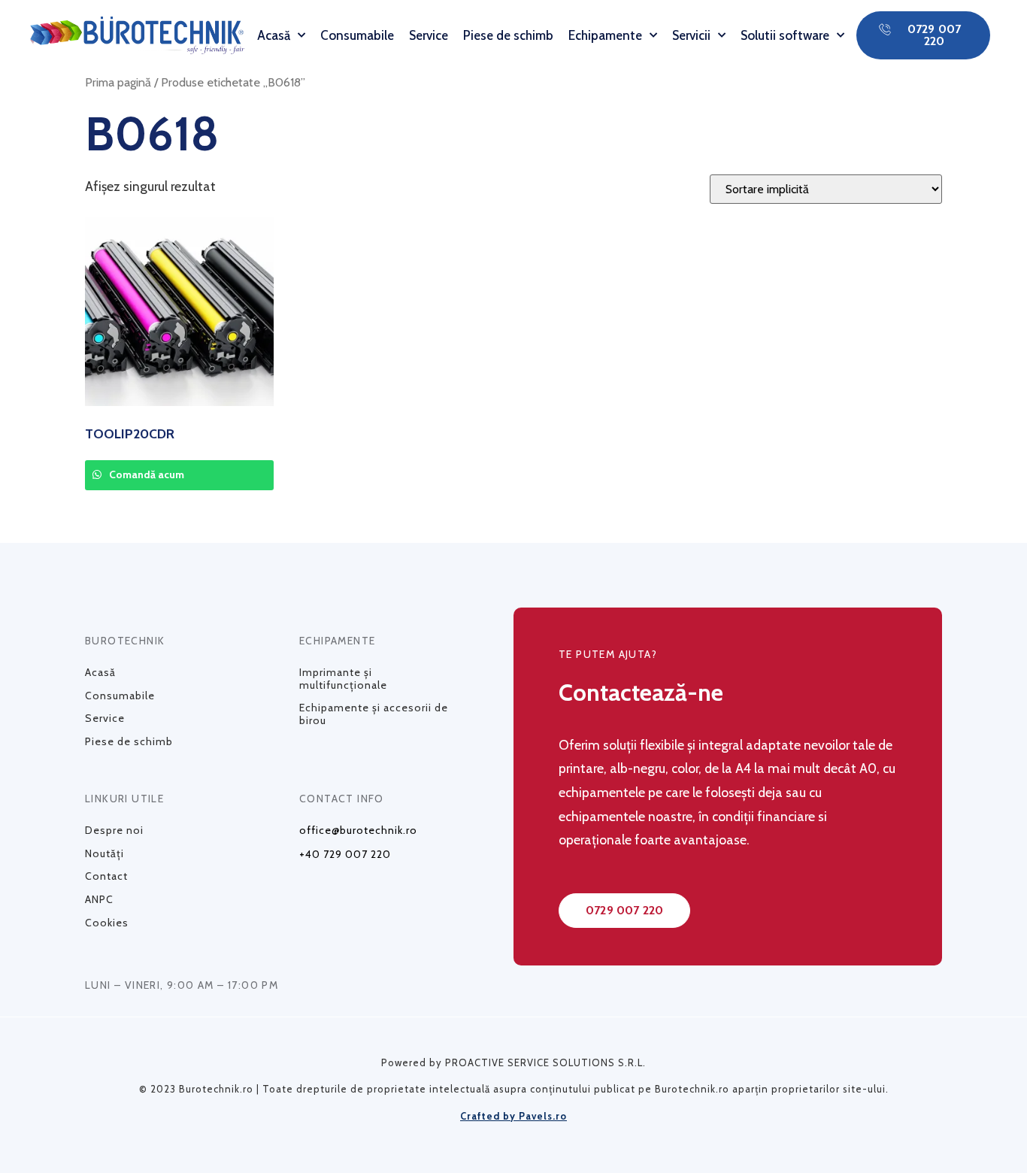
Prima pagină (118, 81)
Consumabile (357, 35)
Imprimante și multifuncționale (343, 678)
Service (428, 35)
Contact (106, 876)
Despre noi (114, 830)
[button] (923, 35)
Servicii (691, 35)
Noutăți (104, 853)
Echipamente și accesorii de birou (373, 714)
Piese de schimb (508, 35)
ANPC (99, 899)
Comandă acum (145, 474)
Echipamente (605, 35)
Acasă (273, 35)
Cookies (107, 922)
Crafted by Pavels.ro (513, 1116)
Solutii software (785, 35)
